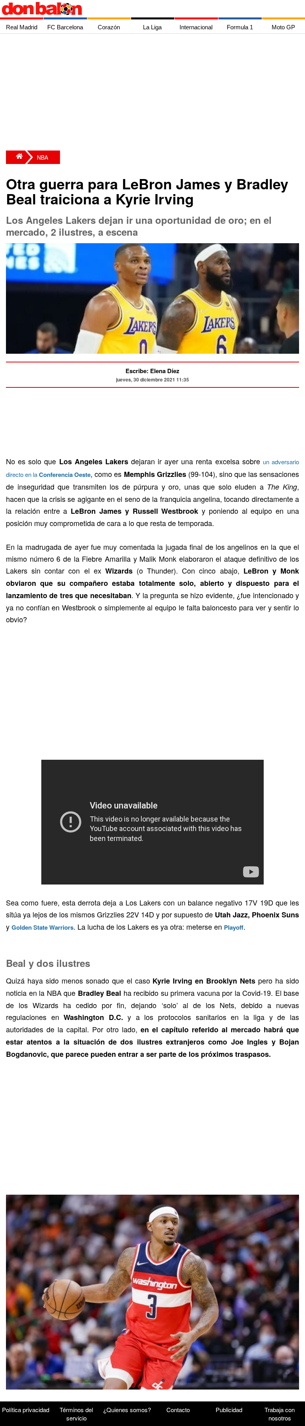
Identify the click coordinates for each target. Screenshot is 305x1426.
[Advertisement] (154, 93)
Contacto (178, 1409)
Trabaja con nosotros (279, 1413)
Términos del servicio (76, 1413)
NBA (42, 157)
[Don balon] (143, 9)
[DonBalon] (15, 157)
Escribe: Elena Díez (152, 370)
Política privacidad (25, 1409)
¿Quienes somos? (127, 1409)
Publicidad (229, 1409)
